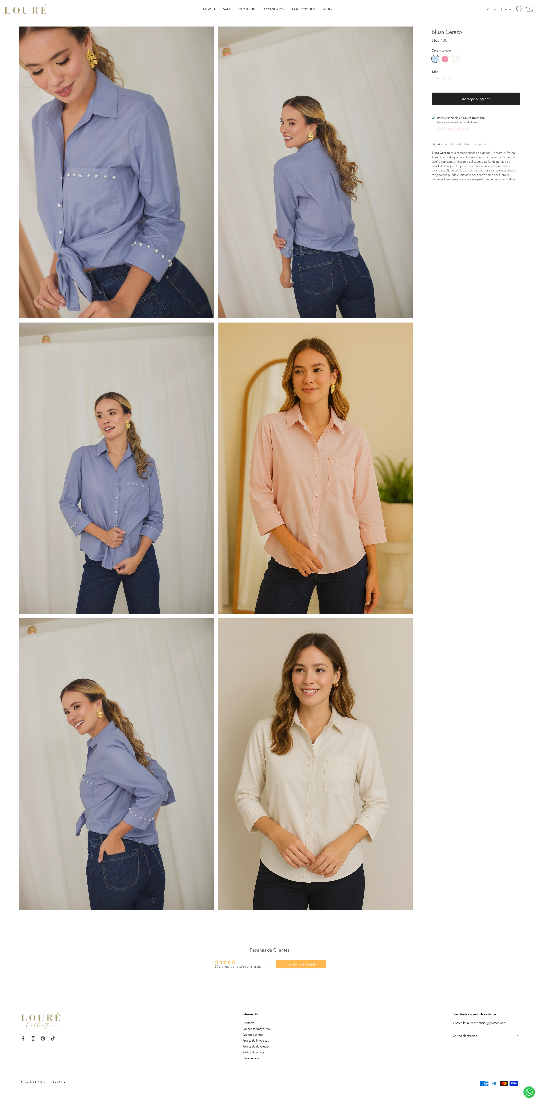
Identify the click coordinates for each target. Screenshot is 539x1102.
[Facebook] (23, 1038)
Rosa (445, 58)
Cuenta (506, 9)
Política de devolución (256, 1046)
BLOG (327, 9)
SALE (227, 9)
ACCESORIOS (273, 9)
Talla (435, 72)
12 (444, 78)
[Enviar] (516, 1036)
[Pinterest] (43, 1038)
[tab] (441, 144)
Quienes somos (253, 1035)
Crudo (454, 58)
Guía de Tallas (460, 144)
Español (487, 9)
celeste (435, 58)
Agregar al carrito (476, 98)
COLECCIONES (303, 9)
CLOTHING (247, 9)
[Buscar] (519, 9)
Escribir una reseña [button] (301, 964)
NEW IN (209, 9)
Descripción (439, 144)
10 (437, 78)
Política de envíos (253, 1052)
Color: (441, 50)
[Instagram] (33, 1038)
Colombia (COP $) (31, 1082)
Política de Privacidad (256, 1040)
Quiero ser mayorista (256, 1029)
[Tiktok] (53, 1038)
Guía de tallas (251, 1058)
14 (450, 78)
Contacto (248, 1023)
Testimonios (481, 144)
